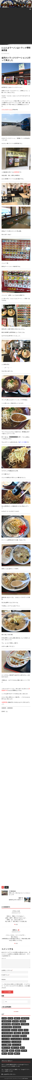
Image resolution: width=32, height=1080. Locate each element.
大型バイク (15, 1047)
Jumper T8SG (6, 1024)
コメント (4, 958)
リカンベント (16, 1044)
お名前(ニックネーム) (7, 970)
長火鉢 (10, 1053)
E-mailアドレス (5, 975)
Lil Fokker (25, 1024)
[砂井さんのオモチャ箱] (16, 6)
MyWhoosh (6, 1030)
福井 (4, 1053)
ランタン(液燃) (6, 1044)
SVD (20, 1030)
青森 (17, 1053)
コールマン (5, 1039)
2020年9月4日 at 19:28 (16, 912)
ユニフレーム (6, 1041)
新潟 (12, 1050)
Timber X (25, 1033)
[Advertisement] (16, 28)
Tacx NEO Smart (7, 1033)
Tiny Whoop (6, 1036)
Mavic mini (16, 1027)
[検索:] (16, 1001)
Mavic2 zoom (6, 1027)
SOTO (14, 1030)
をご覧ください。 (9, 1074)
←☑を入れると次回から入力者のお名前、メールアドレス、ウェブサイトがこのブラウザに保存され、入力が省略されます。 (16, 985)
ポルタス (25, 1039)
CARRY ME (25, 1018)
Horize (22, 1021)
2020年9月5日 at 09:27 (16, 931)
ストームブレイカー (16, 1039)
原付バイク (6, 1047)
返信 (17, 924)
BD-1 (10, 1018)
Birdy (17, 1018)
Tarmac (17, 1033)
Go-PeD (15, 1021)
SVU (26, 1030)
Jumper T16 (15, 1024)
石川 (6, 887)
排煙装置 (5, 1050)
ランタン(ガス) (16, 1041)
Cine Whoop (6, 1021)
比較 (18, 1050)
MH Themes (25, 1078)
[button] (30, 9)
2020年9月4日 (6, 53)
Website (4, 979)
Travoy (16, 1036)
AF (4, 1018)
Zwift (23, 1036)
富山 (22, 1047)
